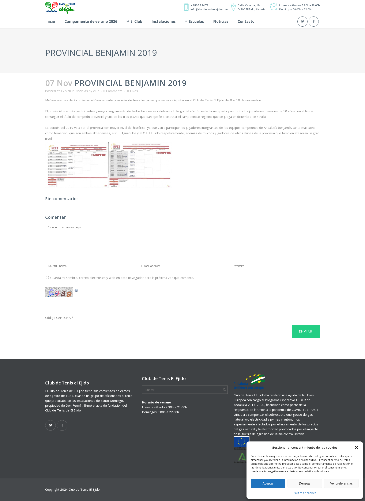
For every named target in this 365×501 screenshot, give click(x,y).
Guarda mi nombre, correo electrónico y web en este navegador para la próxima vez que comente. (122, 278)
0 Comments (113, 91)
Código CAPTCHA (58, 317)
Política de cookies (305, 493)
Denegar (305, 483)
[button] (356, 447)
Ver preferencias (341, 483)
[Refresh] (76, 290)
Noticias (81, 91)
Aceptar (268, 483)
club (96, 91)
